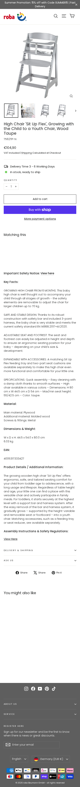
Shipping (26, 152)
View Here (10, 539)
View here (47, 273)
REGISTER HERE (14, 726)
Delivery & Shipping (18, 550)
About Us (10, 704)
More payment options (40, 219)
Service (9, 714)
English (16, 759)
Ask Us (9, 560)
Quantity (10, 180)
